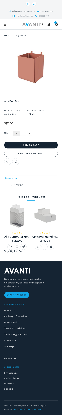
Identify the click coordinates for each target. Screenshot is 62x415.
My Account (10, 373)
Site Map (9, 346)
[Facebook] (28, 4)
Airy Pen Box (16, 251)
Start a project (16, 295)
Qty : (6, 133)
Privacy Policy (11, 322)
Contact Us (10, 340)
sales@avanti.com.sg (24, 16)
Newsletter (10, 358)
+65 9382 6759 (23, 11)
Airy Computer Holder (18, 236)
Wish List (9, 383)
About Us (9, 310)
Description (11, 178)
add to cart (31, 145)
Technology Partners (16, 334)
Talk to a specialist (31, 153)
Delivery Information (15, 316)
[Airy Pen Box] (31, 68)
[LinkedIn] (34, 4)
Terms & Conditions (15, 328)
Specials (8, 388)
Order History (11, 378)
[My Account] (48, 25)
